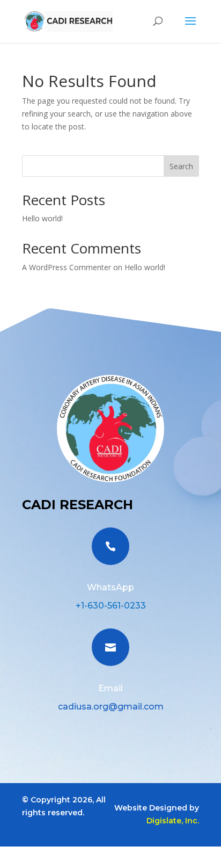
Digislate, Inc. (172, 821)
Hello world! (42, 218)
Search (181, 166)
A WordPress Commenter (66, 267)
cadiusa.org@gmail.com (111, 706)
